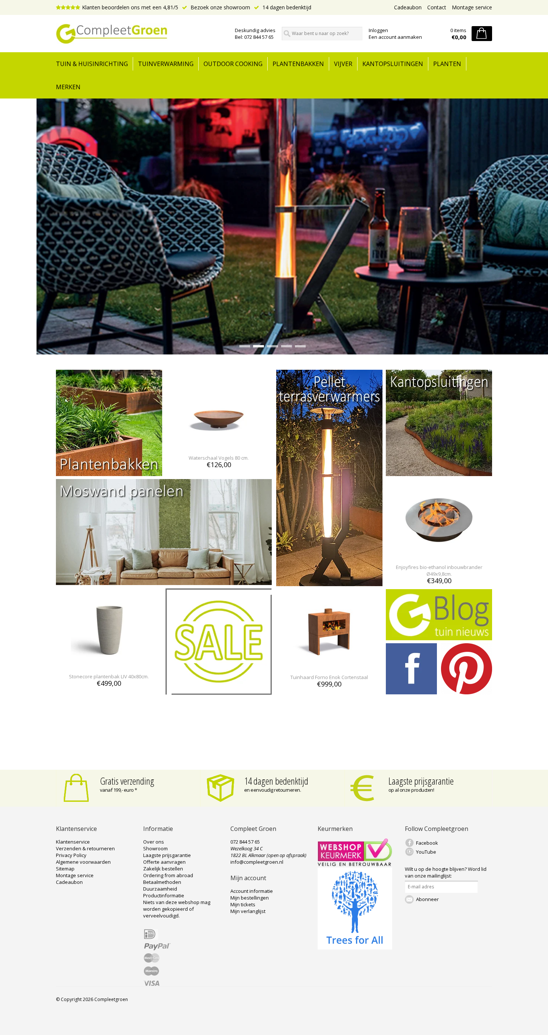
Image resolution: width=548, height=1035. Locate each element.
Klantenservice (73, 841)
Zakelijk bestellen (163, 868)
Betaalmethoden (162, 882)
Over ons (153, 841)
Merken (68, 87)
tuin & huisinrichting (92, 64)
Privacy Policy (71, 855)
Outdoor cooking (233, 64)
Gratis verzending (127, 781)
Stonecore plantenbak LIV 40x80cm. (109, 676)
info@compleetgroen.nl (256, 862)
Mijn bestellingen (249, 897)
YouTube (426, 851)
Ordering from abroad (168, 875)
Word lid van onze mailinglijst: (445, 872)
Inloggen (378, 30)
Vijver (343, 64)
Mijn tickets (242, 904)
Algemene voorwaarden (83, 862)
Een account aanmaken (395, 37)
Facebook (427, 842)
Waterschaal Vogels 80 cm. (219, 457)
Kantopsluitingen (392, 64)
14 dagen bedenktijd (286, 7)
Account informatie (251, 891)
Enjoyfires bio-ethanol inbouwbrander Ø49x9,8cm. (439, 570)
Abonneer (427, 899)
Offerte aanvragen (164, 862)
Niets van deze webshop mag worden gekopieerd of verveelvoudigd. (176, 909)
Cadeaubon (408, 7)
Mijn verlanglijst (247, 911)
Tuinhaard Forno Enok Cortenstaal (329, 677)
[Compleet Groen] (141, 34)
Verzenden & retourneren (85, 848)
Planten (447, 64)
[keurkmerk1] (355, 864)
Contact (436, 7)
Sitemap (65, 868)
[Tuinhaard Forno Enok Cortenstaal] (329, 663)
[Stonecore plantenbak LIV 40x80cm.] (109, 662)
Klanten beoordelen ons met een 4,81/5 (130, 7)
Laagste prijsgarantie (421, 781)
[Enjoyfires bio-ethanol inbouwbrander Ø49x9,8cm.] (439, 553)
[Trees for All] (355, 947)
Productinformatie (163, 895)
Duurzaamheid (160, 888)
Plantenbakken (298, 64)
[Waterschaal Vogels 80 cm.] (218, 444)
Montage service (472, 7)
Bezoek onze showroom (219, 7)
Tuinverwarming (165, 64)
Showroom (155, 848)
